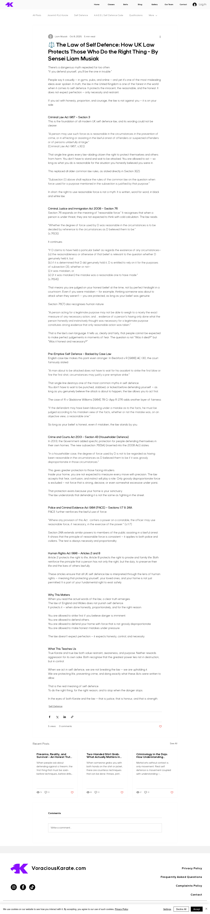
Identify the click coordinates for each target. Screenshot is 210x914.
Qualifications (136, 15)
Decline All (181, 909)
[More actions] (160, 36)
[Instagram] (14, 887)
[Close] (206, 909)
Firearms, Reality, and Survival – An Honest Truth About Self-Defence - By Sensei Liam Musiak (54, 756)
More (151, 15)
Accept (196, 909)
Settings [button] (167, 909)
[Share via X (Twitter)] (57, 716)
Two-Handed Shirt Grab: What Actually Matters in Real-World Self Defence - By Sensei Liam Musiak (104, 756)
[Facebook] (23, 887)
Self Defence (81, 15)
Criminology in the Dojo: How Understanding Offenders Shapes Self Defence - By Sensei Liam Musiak (153, 756)
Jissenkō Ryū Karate (57, 15)
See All (173, 743)
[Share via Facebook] (49, 716)
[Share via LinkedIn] (64, 716)
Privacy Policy (121, 909)
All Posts (37, 15)
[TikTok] (32, 887)
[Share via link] (72, 716)
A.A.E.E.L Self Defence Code (108, 15)
